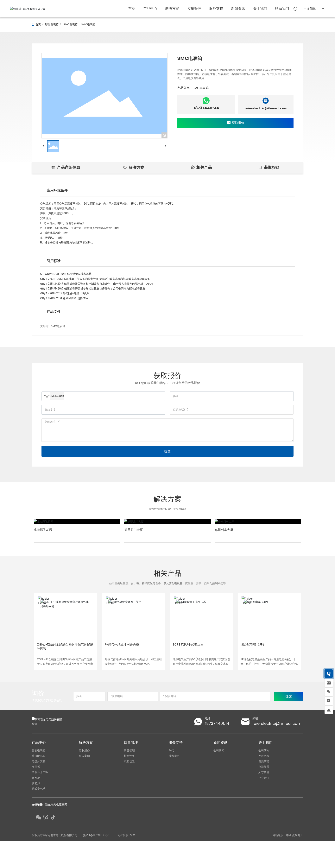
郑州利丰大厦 (224, 529)
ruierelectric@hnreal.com (266, 108)
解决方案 (136, 167)
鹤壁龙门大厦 (133, 529)
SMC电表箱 (70, 24)
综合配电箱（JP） (253, 644)
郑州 (300, 835)
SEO (132, 835)
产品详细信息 (68, 167)
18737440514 (206, 108)
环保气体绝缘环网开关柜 (122, 644)
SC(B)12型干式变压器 (188, 644)
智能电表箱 (52, 24)
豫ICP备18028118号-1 (96, 835)
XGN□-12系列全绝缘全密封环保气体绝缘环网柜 (65, 646)
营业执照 (122, 835)
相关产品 (203, 167)
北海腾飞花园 (43, 529)
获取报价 (271, 167)
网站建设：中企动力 (285, 835)
